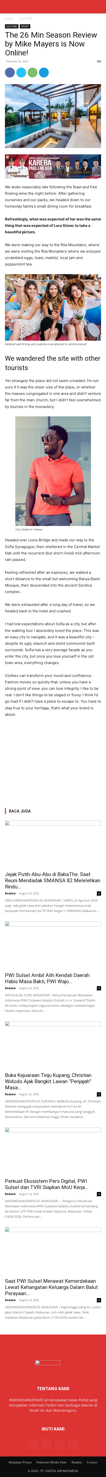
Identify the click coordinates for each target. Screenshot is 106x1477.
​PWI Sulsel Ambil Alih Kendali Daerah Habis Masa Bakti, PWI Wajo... (47, 978)
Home (9, 18)
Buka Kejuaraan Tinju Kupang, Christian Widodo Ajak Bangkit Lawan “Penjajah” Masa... (48, 1081)
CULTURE (25, 18)
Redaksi (10, 893)
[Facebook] (10, 72)
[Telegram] (44, 72)
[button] (8, 6)
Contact (92, 1462)
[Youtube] (73, 1444)
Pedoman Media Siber (51, 1462)
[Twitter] (21, 72)
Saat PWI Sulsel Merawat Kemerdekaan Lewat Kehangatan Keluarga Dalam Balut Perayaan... (51, 1287)
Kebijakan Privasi (20, 1462)
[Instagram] (46, 1444)
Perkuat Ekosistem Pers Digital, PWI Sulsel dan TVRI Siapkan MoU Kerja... (46, 1184)
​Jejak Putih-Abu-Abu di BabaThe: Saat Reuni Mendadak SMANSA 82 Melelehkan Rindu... (52, 880)
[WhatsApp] (32, 72)
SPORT (25, 26)
